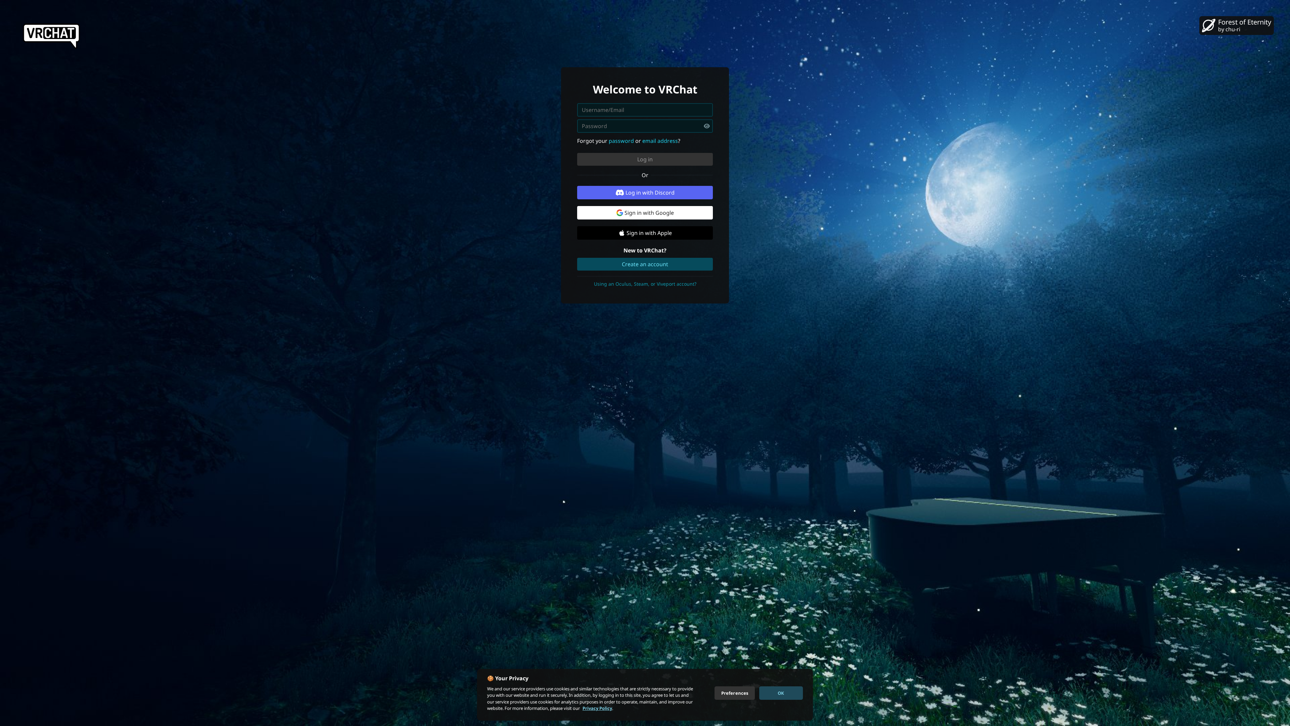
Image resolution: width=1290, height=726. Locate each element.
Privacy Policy (597, 708)
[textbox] (645, 126)
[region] (645, 695)
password (621, 141)
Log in (645, 159)
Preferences (734, 693)
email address (660, 141)
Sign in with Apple (649, 233)
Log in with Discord (650, 192)
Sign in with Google (649, 212)
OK (781, 693)
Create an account (645, 264)
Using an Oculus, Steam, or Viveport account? (645, 284)
